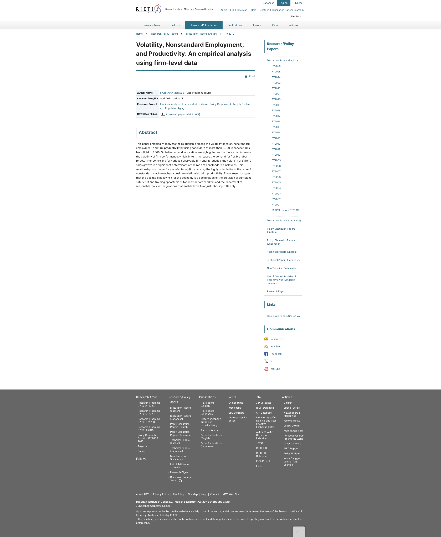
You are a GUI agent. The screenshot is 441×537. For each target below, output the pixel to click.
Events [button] (257, 25)
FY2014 (276, 132)
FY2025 (276, 71)
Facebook (276, 353)
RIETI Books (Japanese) (207, 412)
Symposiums (236, 402)
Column (288, 402)
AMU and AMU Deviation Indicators (264, 435)
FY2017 (276, 115)
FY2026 (276, 66)
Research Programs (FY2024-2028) (149, 404)
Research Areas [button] (150, 25)
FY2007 (276, 171)
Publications (207, 397)
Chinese (298, 2)
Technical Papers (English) (282, 251)
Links (259, 466)
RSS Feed (275, 346)
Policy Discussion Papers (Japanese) (181, 433)
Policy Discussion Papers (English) (179, 425)
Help (253, 9)
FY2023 (276, 82)
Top (299, 532)
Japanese (268, 2)
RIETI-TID (261, 447)
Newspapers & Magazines (292, 414)
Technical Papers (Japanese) (283, 260)
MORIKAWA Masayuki (172, 92)
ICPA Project (263, 461)
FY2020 (276, 99)
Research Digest (276, 291)
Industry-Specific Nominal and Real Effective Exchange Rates (266, 422)
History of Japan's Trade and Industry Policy (211, 422)
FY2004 (276, 187)
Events (231, 397)
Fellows (141, 458)
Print (252, 76)
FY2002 (276, 199)
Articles (287, 397)
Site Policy (178, 494)
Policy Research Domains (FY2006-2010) (148, 438)
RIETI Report (291, 448)
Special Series (292, 407)
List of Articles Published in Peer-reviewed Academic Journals (282, 280)
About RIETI (227, 9)
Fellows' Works (292, 420)
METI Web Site (231, 494)
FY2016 (276, 121)
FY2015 (276, 126)
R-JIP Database (265, 407)
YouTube (275, 368)
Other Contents (292, 443)
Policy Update (292, 453)
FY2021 (276, 93)
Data (257, 397)
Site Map (242, 9)
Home (139, 33)
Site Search (296, 16)
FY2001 (276, 204)
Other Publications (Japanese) (211, 445)
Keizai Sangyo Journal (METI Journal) (292, 461)
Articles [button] (294, 25)
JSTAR (260, 443)
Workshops (235, 407)
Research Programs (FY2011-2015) (149, 428)
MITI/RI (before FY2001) (285, 210)
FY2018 (276, 110)
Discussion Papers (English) (201, 33)
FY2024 (276, 77)
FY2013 (276, 138)
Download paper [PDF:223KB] (183, 114)
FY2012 (276, 143)
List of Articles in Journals (179, 466)
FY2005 (276, 182)
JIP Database (263, 402)
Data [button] (274, 25)
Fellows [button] (175, 25)
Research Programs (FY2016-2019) (149, 420)
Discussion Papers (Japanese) (284, 220)
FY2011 (276, 149)
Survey (142, 451)
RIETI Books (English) (207, 404)
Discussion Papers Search (286, 9)
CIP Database (264, 412)
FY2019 (276, 104)
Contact (264, 9)
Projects (142, 446)
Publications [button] (235, 25)
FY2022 (276, 88)
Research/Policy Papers (164, 33)
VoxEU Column (292, 425)
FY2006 (276, 176)
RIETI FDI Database (261, 454)
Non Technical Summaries (281, 268)
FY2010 (229, 33)
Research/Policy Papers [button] (204, 25)
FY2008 (276, 165)
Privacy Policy (161, 494)
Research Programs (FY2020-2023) (149, 412)
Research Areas (146, 397)
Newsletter (276, 339)
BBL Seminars (236, 412)
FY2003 (276, 193)
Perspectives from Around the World (294, 437)
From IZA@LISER (293, 430)
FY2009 (276, 160)
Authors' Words (209, 430)
